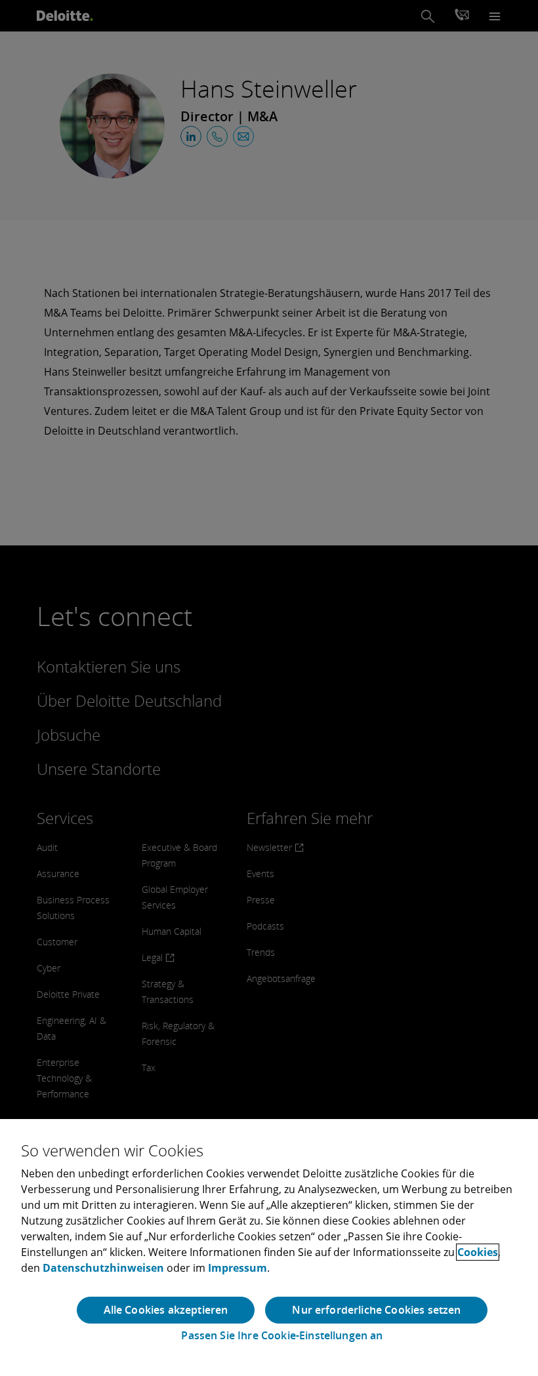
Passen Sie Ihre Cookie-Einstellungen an (282, 1335)
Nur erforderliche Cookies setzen (376, 1310)
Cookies (477, 1252)
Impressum (237, 1268)
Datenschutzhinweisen (103, 1268)
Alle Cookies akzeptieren (166, 1310)
